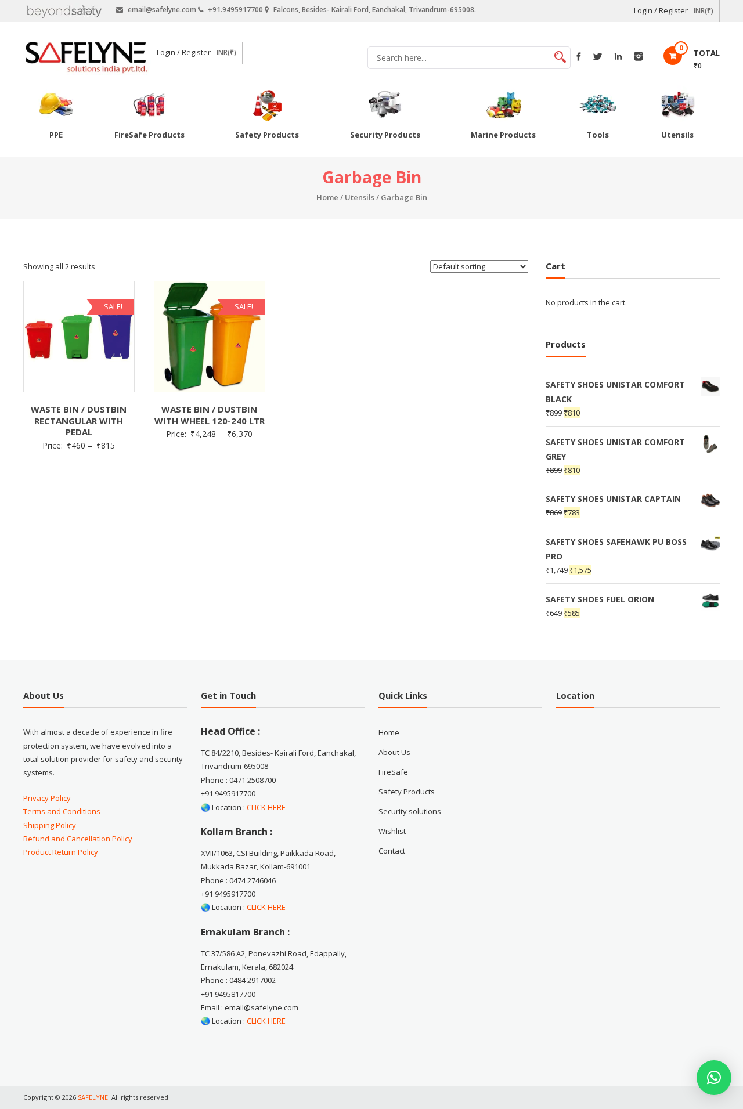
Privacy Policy (47, 798)
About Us (394, 752)
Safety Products (406, 791)
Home (327, 197)
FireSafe (393, 772)
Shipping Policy (49, 825)
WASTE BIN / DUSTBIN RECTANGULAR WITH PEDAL (79, 421)
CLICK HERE (266, 807)
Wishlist (392, 831)
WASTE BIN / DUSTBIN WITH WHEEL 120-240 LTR (209, 415)
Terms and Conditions (61, 811)
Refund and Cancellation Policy (77, 838)
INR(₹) (703, 11)
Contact (391, 851)
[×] (714, 1077)
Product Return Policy (60, 852)
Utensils (359, 197)
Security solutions (409, 811)
